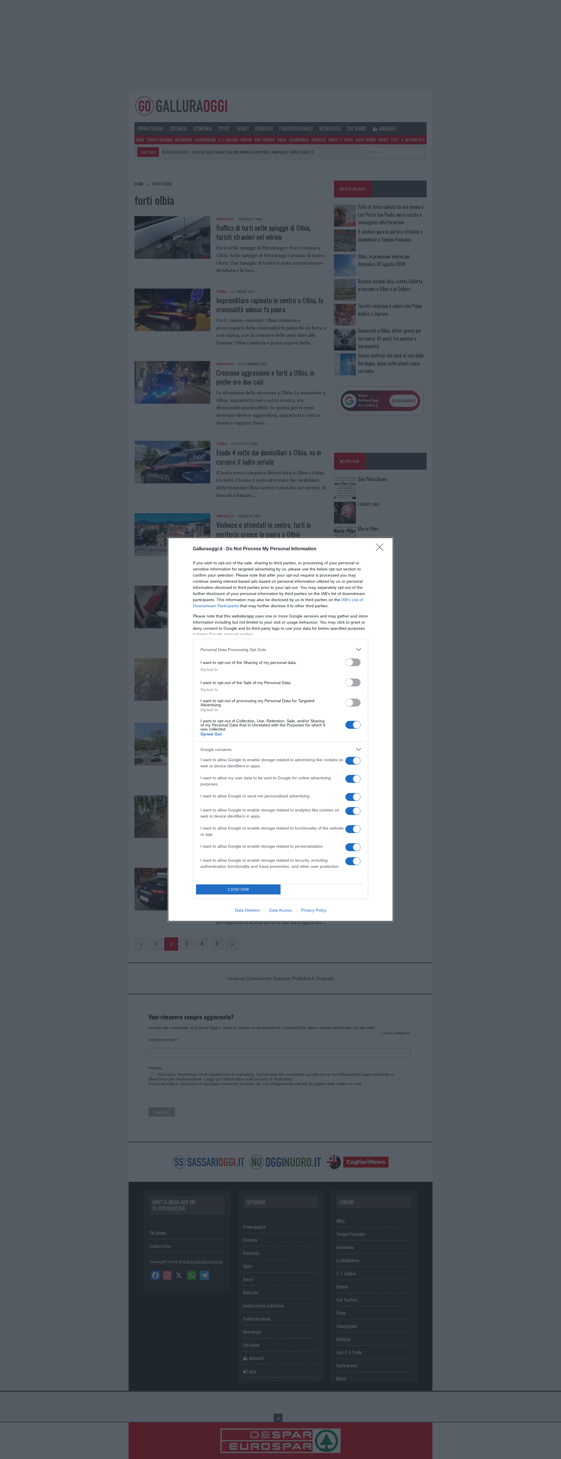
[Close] (381, 549)
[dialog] (280, 729)
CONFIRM (238, 889)
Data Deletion (247, 910)
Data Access (280, 910)
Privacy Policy (313, 910)
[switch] (353, 662)
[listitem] (280, 649)
